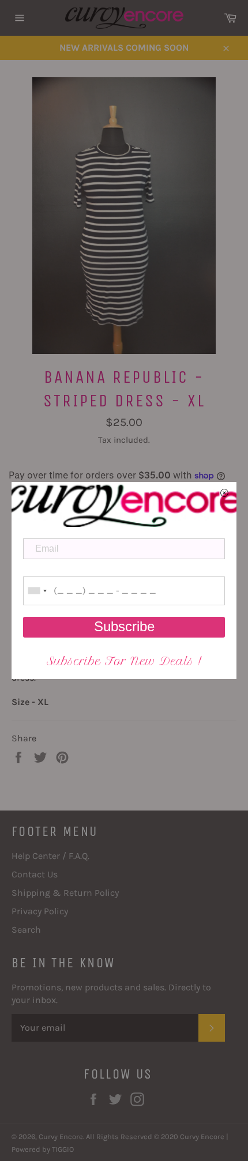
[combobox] (37, 591)
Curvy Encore (61, 1136)
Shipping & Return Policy (65, 892)
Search (26, 929)
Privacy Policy (40, 911)
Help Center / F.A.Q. (50, 855)
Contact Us (35, 874)
